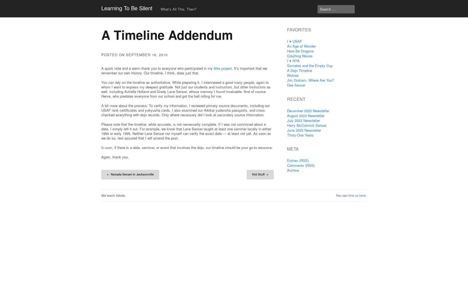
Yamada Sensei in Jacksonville (130, 174)
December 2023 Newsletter (308, 110)
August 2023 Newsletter (305, 115)
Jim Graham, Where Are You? (310, 80)
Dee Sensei (296, 85)
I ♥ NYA (293, 60)
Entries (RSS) (298, 160)
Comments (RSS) (301, 165)
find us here (357, 195)
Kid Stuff (260, 174)
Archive (293, 170)
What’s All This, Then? (178, 9)
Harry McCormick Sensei (306, 125)
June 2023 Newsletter (304, 130)
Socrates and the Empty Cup (310, 65)
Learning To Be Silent (126, 8)
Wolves (293, 75)
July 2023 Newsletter (303, 120)
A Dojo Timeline (299, 70)
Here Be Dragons (300, 51)
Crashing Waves (300, 55)
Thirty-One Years (300, 135)
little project (223, 68)
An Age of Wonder (301, 46)
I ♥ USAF (294, 41)
